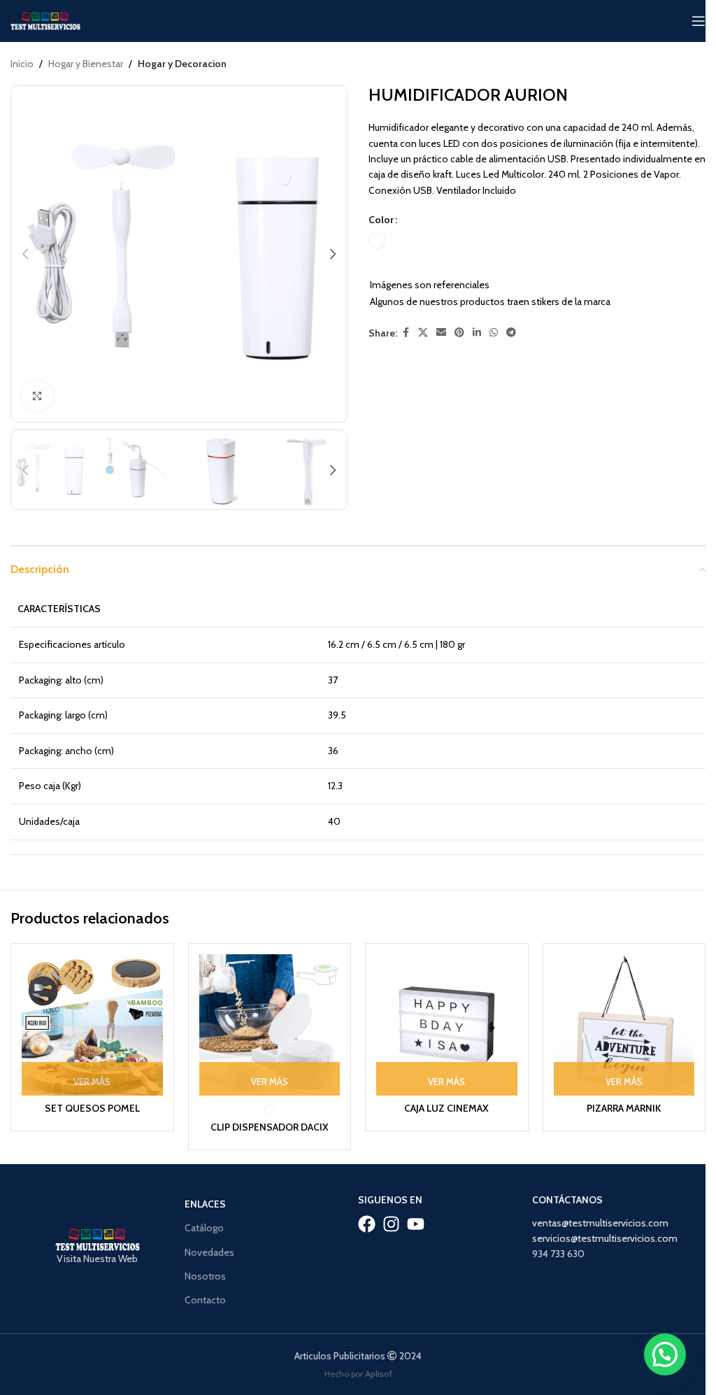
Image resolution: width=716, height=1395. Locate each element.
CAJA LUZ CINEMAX (446, 1108)
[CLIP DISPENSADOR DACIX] (270, 1025)
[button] (25, 254)
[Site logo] (45, 19)
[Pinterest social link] (459, 332)
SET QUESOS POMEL (92, 1108)
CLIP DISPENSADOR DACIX (269, 1127)
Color (381, 219)
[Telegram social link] (511, 332)
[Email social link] (441, 332)
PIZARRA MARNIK (624, 1108)
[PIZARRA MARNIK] (624, 1025)
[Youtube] (415, 1224)
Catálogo (204, 1227)
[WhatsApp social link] (493, 332)
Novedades (209, 1252)
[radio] (377, 240)
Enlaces (205, 1204)
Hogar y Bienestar (85, 63)
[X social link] (423, 332)
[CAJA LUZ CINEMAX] (446, 1025)
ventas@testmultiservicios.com (600, 1223)
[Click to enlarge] (37, 396)
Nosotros (205, 1276)
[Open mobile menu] (699, 21)
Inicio (22, 63)
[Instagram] (391, 1224)
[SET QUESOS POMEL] (92, 1025)
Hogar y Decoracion (182, 63)
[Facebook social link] (405, 332)
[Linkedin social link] (476, 332)
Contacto (205, 1300)
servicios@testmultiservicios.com (605, 1238)
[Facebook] (366, 1224)
